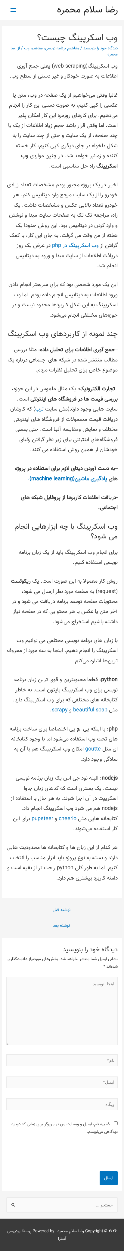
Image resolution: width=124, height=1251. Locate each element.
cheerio (66, 819)
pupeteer (41, 819)
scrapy (60, 710)
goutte (92, 749)
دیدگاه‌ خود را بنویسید (100, 48)
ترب (39, 409)
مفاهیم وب (33, 48)
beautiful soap (90, 710)
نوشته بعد (61, 925)
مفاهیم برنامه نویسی (62, 48)
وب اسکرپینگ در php (75, 245)
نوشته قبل (61, 910)
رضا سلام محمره (87, 10)
